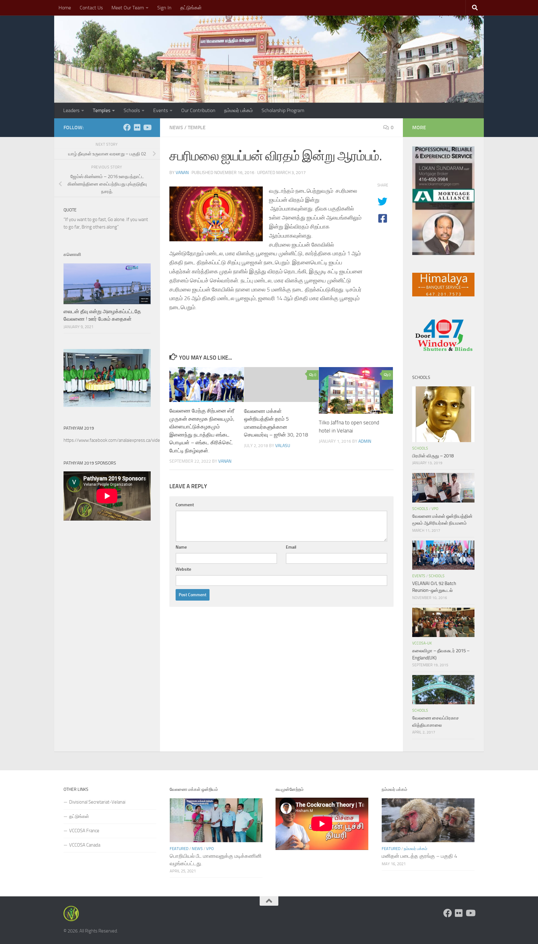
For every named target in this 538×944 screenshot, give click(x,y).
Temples (101, 110)
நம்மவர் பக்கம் (238, 110)
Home (65, 8)
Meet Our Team (127, 8)
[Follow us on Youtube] (147, 127)
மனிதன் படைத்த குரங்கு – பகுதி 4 (419, 856)
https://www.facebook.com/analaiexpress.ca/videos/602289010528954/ (135, 440)
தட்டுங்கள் (191, 8)
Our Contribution (198, 110)
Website (183, 569)
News (176, 127)
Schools (132, 110)
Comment (185, 504)
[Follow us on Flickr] (137, 127)
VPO (435, 509)
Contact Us (91, 8)
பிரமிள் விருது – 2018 (433, 456)
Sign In (164, 8)
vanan (182, 172)
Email (291, 547)
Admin (364, 441)
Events (160, 110)
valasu (282, 445)
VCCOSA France (84, 830)
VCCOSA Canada (84, 845)
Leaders (71, 110)
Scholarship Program (283, 110)
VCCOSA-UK (422, 643)
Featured (179, 848)
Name (181, 547)
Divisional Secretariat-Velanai (97, 802)
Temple (196, 127)
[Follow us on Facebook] (127, 127)
